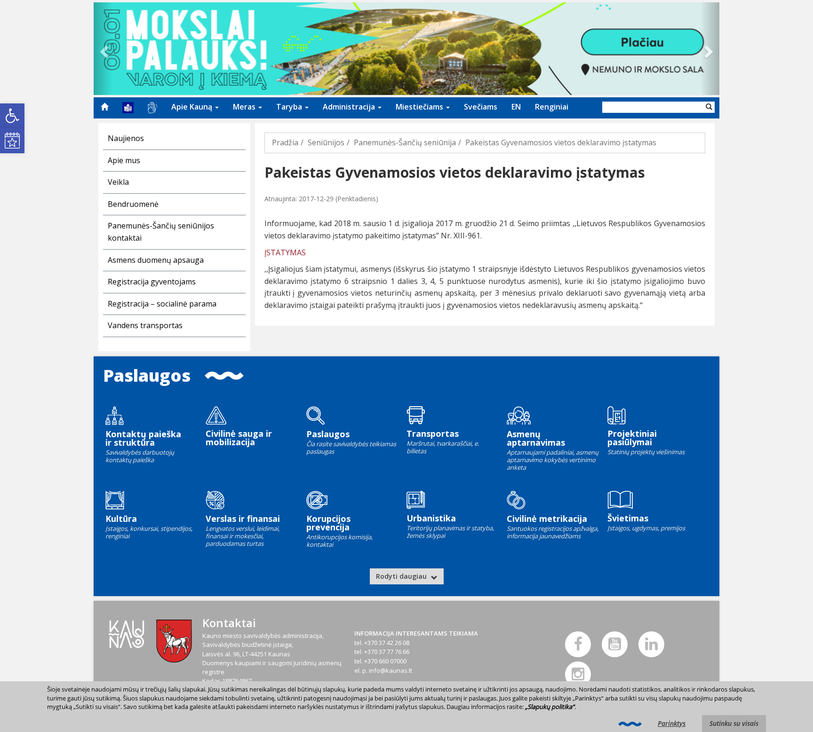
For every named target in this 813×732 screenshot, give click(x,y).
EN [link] (516, 107)
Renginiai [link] (551, 107)
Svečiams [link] (480, 107)
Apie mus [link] (124, 160)
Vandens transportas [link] (145, 325)
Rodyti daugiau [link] (402, 576)
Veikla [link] (118, 182)
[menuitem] (104, 107)
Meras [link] (245, 107)
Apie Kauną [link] (192, 107)
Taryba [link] (290, 107)
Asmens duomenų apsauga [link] (156, 260)
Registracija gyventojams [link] (152, 281)
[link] (12, 115)
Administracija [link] (350, 107)
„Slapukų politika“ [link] (549, 706)
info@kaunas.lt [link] (390, 670)
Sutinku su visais (733, 723)
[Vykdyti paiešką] (709, 107)
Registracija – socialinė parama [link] (162, 304)
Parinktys (671, 723)
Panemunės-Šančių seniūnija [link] (405, 142)
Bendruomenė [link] (133, 204)
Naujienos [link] (126, 138)
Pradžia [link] (285, 142)
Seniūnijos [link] (326, 142)
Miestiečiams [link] (420, 107)
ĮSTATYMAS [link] (285, 252)
